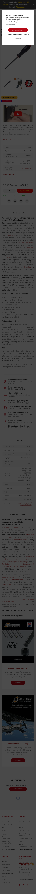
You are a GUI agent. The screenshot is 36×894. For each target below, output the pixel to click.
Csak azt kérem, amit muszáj (17, 34)
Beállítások (18, 38)
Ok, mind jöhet (17, 30)
